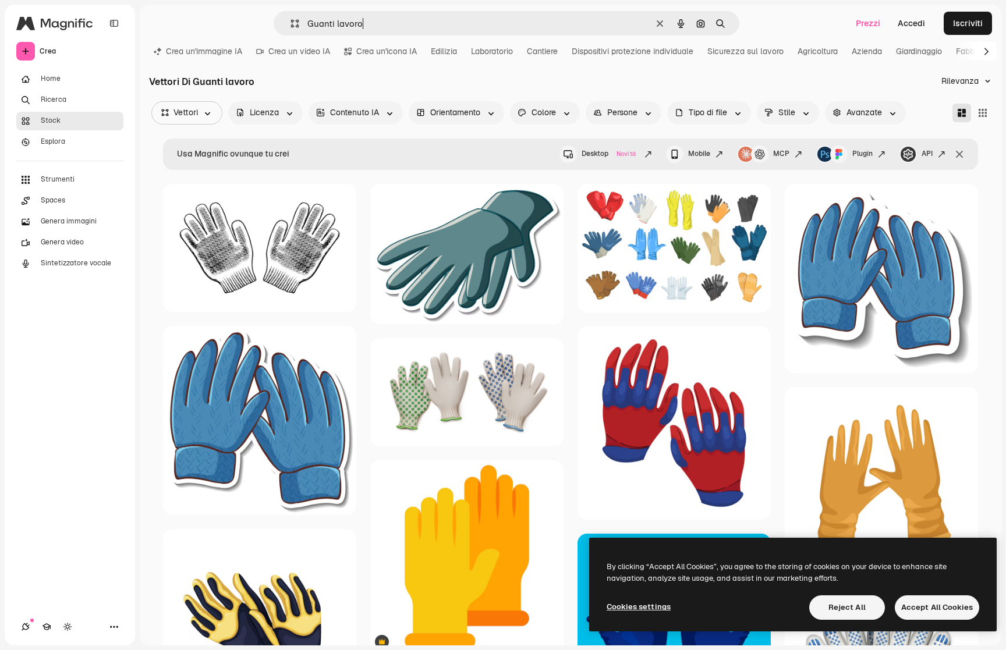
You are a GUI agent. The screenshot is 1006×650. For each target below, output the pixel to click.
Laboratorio (492, 51)
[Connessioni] (25, 626)
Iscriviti (968, 23)
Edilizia (444, 51)
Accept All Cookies (937, 607)
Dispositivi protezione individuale (632, 51)
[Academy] (46, 626)
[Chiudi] (959, 154)
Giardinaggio (919, 51)
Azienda (867, 51)
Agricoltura (818, 51)
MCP (781, 153)
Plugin (862, 153)
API (927, 153)
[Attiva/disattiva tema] (67, 626)
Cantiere (542, 51)
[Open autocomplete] (290, 23)
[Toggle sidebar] (114, 23)
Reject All (847, 607)
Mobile (699, 153)
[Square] (982, 113)
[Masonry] (961, 113)
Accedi (911, 23)
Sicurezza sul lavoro (745, 51)
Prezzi (868, 23)
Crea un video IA (299, 51)
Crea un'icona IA (386, 51)
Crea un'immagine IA (204, 51)
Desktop (609, 153)
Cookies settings (639, 607)
